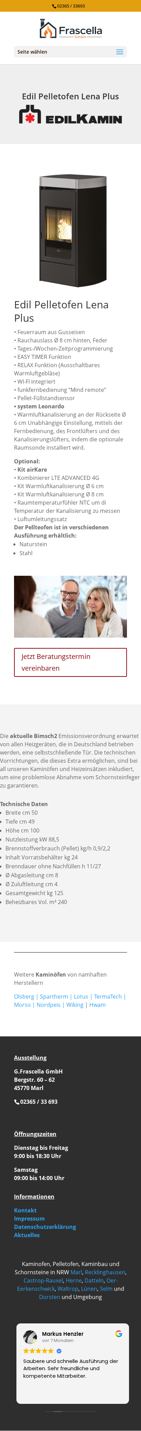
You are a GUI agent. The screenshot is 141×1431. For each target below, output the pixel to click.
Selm (106, 1288)
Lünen (89, 1288)
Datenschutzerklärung (45, 1227)
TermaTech (108, 996)
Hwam (97, 1005)
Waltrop (67, 1288)
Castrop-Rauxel (43, 1280)
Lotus (81, 996)
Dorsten (49, 1297)
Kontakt (25, 1210)
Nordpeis (49, 1005)
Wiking (75, 1005)
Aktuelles (27, 1235)
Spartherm (54, 996)
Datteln (94, 1280)
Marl (76, 1272)
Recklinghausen (105, 1272)
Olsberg (24, 996)
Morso (22, 1005)
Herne (74, 1280)
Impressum (29, 1218)
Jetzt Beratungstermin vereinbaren (56, 662)
